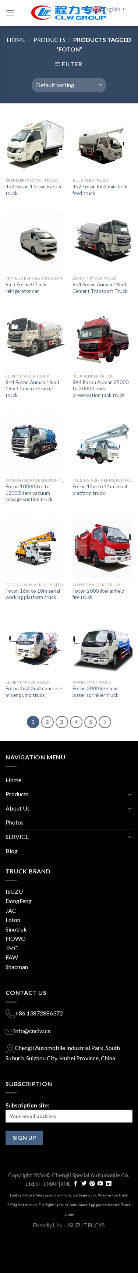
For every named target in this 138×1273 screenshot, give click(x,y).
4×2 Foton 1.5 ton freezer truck (34, 190)
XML (65, 1184)
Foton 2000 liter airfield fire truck (98, 594)
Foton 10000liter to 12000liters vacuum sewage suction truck (29, 492)
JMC (12, 947)
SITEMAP (47, 1184)
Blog (12, 850)
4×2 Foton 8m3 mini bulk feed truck (99, 190)
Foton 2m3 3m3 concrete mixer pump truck (34, 691)
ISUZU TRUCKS (86, 1225)
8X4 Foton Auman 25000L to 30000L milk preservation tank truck (101, 388)
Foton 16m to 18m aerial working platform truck (33, 594)
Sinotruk (16, 929)
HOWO (16, 938)
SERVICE (17, 836)
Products (49, 39)
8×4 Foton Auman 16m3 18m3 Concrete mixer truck (32, 388)
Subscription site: (27, 1105)
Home (16, 39)
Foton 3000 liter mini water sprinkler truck (95, 691)
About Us (18, 808)
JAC (11, 910)
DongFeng (19, 900)
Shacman (17, 966)
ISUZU (14, 891)
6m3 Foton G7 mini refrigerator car (26, 287)
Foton (13, 919)
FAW (12, 957)
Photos (15, 822)
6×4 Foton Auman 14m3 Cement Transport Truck (100, 287)
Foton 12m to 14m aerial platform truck (99, 489)
